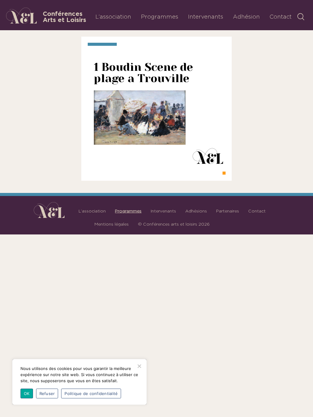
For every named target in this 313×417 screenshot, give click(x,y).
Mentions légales (111, 224)
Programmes (159, 16)
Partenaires (227, 211)
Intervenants (205, 16)
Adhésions (196, 211)
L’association (113, 16)
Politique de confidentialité (91, 393)
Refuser (47, 393)
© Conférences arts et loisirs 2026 (174, 224)
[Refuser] (139, 366)
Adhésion (246, 16)
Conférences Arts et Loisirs (64, 17)
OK (27, 393)
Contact (281, 16)
